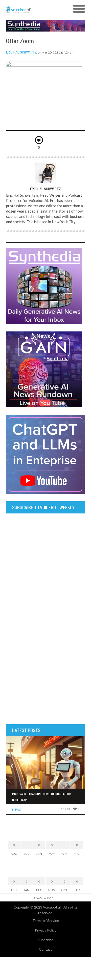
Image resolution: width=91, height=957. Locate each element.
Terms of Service (45, 920)
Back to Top (43, 897)
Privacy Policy (45, 930)
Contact (45, 949)
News (16, 809)
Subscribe (45, 940)
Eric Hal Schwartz (21, 52)
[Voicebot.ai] (35, 9)
